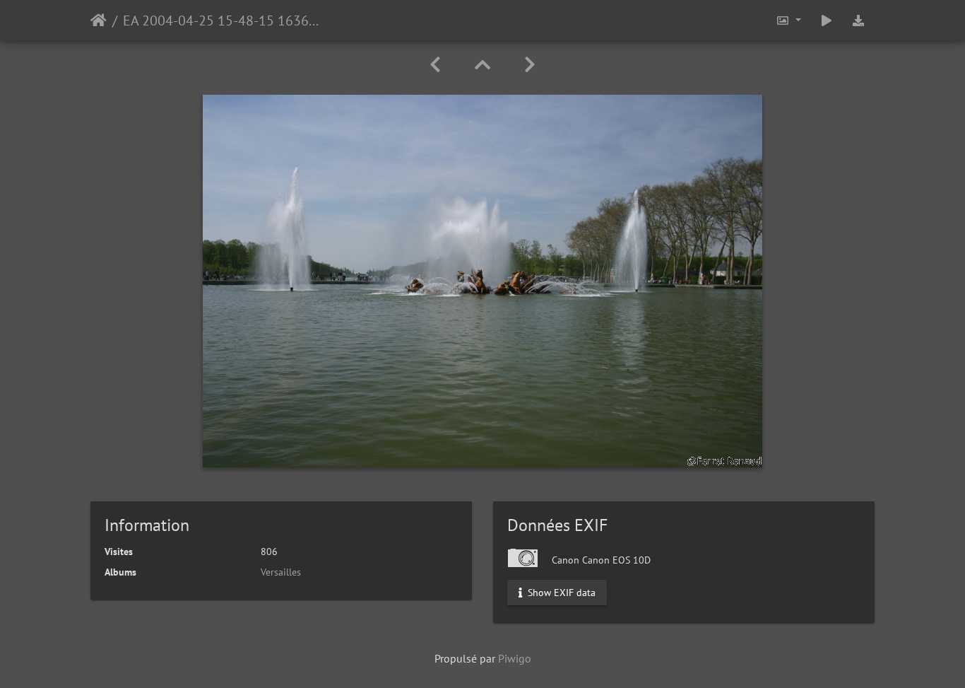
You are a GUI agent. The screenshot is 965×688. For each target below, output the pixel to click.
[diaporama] (826, 20)
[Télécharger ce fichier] (858, 20)
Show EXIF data (560, 592)
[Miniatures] (482, 64)
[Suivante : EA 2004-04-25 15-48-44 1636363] (529, 64)
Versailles (281, 572)
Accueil (98, 20)
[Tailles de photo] (788, 20)
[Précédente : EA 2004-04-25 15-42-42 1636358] (435, 64)
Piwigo (514, 658)
